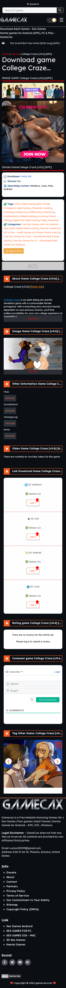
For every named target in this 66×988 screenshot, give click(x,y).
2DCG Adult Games (25, 204)
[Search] (60, 10)
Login (57, 671)
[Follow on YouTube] (20, 962)
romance (42, 216)
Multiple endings (28, 216)
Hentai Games (15, 944)
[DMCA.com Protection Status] (11, 975)
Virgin (43, 220)
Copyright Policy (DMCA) (22, 909)
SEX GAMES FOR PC (18, 930)
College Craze (12, 299)
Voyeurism (53, 220)
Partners (12, 886)
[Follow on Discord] (28, 962)
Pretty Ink (26, 176)
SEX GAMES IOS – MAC (21, 935)
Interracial (48, 212)
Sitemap (12, 904)
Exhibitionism (35, 212)
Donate (34, 4)
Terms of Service (17, 895)
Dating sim (21, 212)
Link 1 (33, 502)
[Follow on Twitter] (12, 962)
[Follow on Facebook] (5, 962)
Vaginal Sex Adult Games (25, 220)
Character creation (42, 208)
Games (15, 54)
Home (5, 54)
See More (33, 318)
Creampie (9, 212)
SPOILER (10, 398)
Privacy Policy (15, 891)
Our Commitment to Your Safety (28, 900)
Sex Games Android (19, 926)
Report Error (15, 251)
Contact (11, 881)
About (10, 877)
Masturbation (11, 216)
